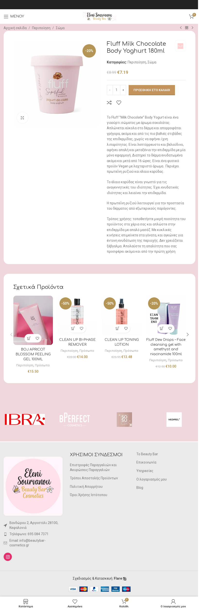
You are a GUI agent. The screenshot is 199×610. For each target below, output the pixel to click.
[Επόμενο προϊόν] (192, 28)
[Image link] (33, 486)
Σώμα (60, 28)
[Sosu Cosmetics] (124, 419)
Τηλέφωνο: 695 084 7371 (29, 534)
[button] (29, 338)
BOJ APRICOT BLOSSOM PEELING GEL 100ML (33, 354)
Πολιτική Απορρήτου (86, 487)
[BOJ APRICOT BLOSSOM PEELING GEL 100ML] (33, 320)
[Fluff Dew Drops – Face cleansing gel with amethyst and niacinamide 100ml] (166, 315)
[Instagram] (8, 557)
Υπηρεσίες (144, 471)
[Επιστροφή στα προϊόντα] (187, 28)
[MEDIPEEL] (174, 419)
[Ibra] (25, 419)
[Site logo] (99, 16)
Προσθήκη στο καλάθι (151, 90)
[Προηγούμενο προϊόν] (181, 28)
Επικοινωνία (146, 462)
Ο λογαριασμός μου (151, 479)
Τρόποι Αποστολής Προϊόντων (94, 478)
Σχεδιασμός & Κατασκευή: (97, 578)
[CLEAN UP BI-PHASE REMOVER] (77, 315)
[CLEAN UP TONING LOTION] (121, 315)
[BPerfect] (75, 419)
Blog (139, 488)
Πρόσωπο (42, 365)
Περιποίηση (41, 28)
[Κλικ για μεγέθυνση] (22, 117)
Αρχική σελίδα (15, 28)
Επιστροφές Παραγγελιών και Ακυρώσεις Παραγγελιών (93, 467)
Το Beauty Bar (147, 454)
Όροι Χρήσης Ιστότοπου (88, 495)
